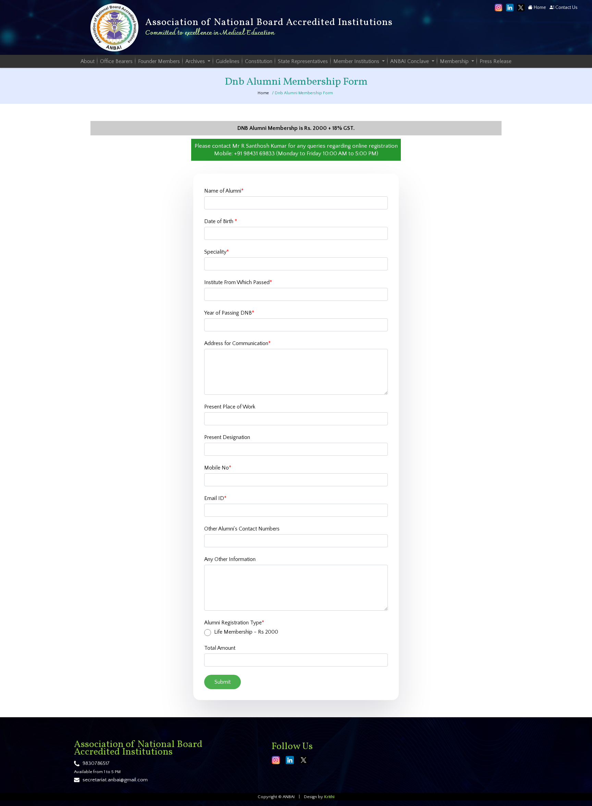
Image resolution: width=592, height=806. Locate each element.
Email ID (215, 498)
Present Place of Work (229, 407)
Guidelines (227, 61)
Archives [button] (195, 61)
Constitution (258, 61)
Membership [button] (455, 61)
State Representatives (303, 61)
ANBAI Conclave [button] (410, 61)
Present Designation (227, 437)
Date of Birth (220, 221)
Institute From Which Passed (238, 282)
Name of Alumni (224, 191)
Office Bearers (116, 61)
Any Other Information (230, 559)
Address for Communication (237, 343)
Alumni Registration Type (234, 623)
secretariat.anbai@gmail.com (115, 780)
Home (539, 7)
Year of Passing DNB (229, 313)
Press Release (495, 61)
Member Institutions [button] (357, 61)
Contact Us (566, 7)
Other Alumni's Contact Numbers (242, 529)
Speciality (216, 252)
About (88, 61)
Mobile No (217, 468)
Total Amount (219, 648)
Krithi (329, 796)
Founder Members (159, 61)
